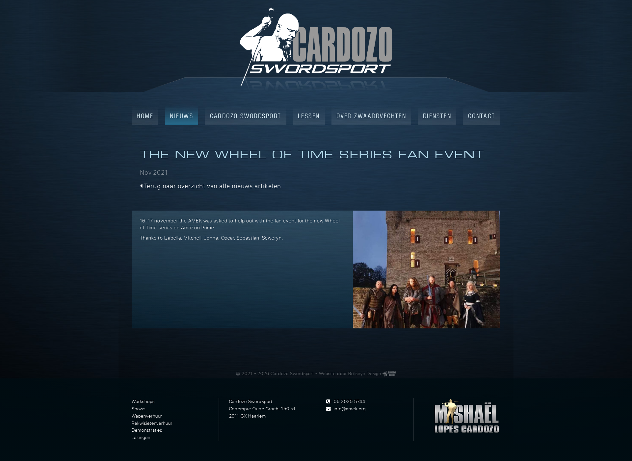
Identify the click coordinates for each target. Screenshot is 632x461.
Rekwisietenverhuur (152, 423)
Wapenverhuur (147, 416)
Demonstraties (147, 430)
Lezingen (141, 437)
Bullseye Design (364, 373)
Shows (138, 409)
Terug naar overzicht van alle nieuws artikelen (212, 186)
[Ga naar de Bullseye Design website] (389, 373)
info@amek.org (349, 409)
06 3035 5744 (349, 401)
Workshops (143, 401)
